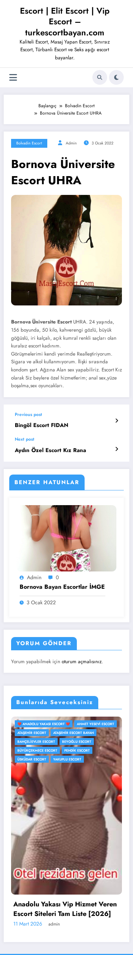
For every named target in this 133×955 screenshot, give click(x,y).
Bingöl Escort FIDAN (41, 425)
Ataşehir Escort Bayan (67, 732)
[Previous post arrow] (116, 420)
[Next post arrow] (116, 449)
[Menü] (13, 77)
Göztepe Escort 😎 (63, 759)
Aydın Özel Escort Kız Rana (50, 450)
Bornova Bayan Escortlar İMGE (62, 587)
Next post (24, 439)
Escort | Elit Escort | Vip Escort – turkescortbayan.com (65, 21)
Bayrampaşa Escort (64, 741)
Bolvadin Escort (29, 143)
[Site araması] (99, 77)
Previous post (28, 414)
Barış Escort (105, 732)
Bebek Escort (101, 741)
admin (71, 143)
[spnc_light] (116, 77)
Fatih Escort (96, 750)
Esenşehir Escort (62, 750)
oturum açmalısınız (82, 661)
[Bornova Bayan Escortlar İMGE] (66, 538)
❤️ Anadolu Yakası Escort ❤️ (73, 723)
